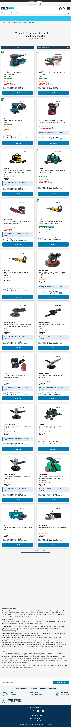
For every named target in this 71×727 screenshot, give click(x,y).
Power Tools (17, 22)
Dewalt (6, 169)
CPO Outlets (39, 1)
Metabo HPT (43, 475)
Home (3, 22)
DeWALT (4, 667)
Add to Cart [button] (18, 93)
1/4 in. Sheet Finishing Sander (13, 120)
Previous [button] (4, 18)
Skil (40, 118)
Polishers (5, 651)
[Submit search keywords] (68, 12)
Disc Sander (6, 644)
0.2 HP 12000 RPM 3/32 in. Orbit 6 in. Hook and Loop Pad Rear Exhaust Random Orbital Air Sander (52, 273)
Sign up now (61, 682)
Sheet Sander (6, 641)
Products (9, 22)
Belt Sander (5, 633)
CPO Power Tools (32, 1)
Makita (41, 71)
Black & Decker (27, 667)
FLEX (9, 667)
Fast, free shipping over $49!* (35, 4)
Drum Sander (6, 637)
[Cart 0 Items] (64, 8)
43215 (25, 88)
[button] (53, 47)
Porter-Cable (9, 219)
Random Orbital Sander (9, 630)
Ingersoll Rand (44, 270)
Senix (6, 373)
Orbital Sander (6, 626)
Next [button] (67, 18)
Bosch (6, 71)
